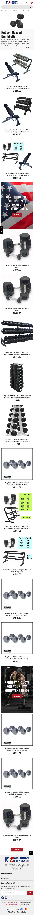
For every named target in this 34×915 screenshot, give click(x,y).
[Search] (30, 7)
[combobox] (17, 7)
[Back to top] (31, 853)
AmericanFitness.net (11, 905)
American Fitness (12, 903)
